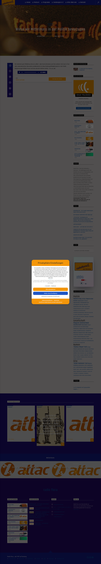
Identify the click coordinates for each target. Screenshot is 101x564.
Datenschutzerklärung (47, 300)
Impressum (56, 300)
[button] (50, 289)
